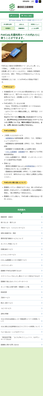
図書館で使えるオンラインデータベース (14, 281)
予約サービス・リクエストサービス (13, 228)
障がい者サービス (7, 303)
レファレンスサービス (8, 254)
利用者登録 (30, 166)
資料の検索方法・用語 (8, 233)
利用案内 (8, 28)
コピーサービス (6, 308)
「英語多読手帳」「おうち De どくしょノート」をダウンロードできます (20, 338)
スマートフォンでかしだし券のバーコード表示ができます (20, 276)
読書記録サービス (7, 249)
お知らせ (21, 24)
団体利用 (4, 292)
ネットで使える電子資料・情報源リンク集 (15, 287)
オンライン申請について (9, 244)
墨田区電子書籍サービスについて (12, 238)
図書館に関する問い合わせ (10, 344)
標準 (32, 1)
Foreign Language (16, 20)
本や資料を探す (8, 24)
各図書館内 (10, 138)
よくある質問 (35, 28)
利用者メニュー (35, 24)
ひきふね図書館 (11, 152)
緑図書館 (21, 152)
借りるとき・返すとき (8, 222)
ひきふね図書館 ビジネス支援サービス (14, 260)
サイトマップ (38, 20)
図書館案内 (21, 28)
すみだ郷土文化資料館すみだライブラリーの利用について (20, 326)
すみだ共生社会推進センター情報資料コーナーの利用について (20, 320)
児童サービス (5, 297)
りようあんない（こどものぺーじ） (13, 332)
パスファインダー (7, 265)
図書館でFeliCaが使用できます (11, 271)
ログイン (15, 15)
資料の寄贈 (4, 314)
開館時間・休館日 (7, 217)
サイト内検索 (27, 20)
